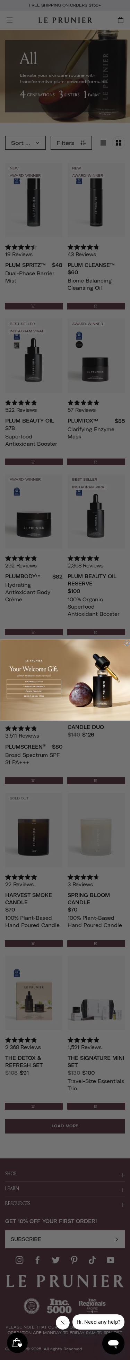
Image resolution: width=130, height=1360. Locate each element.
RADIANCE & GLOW (33, 682)
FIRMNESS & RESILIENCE (34, 686)
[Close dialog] (126, 643)
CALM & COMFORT (34, 691)
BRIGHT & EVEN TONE (33, 696)
